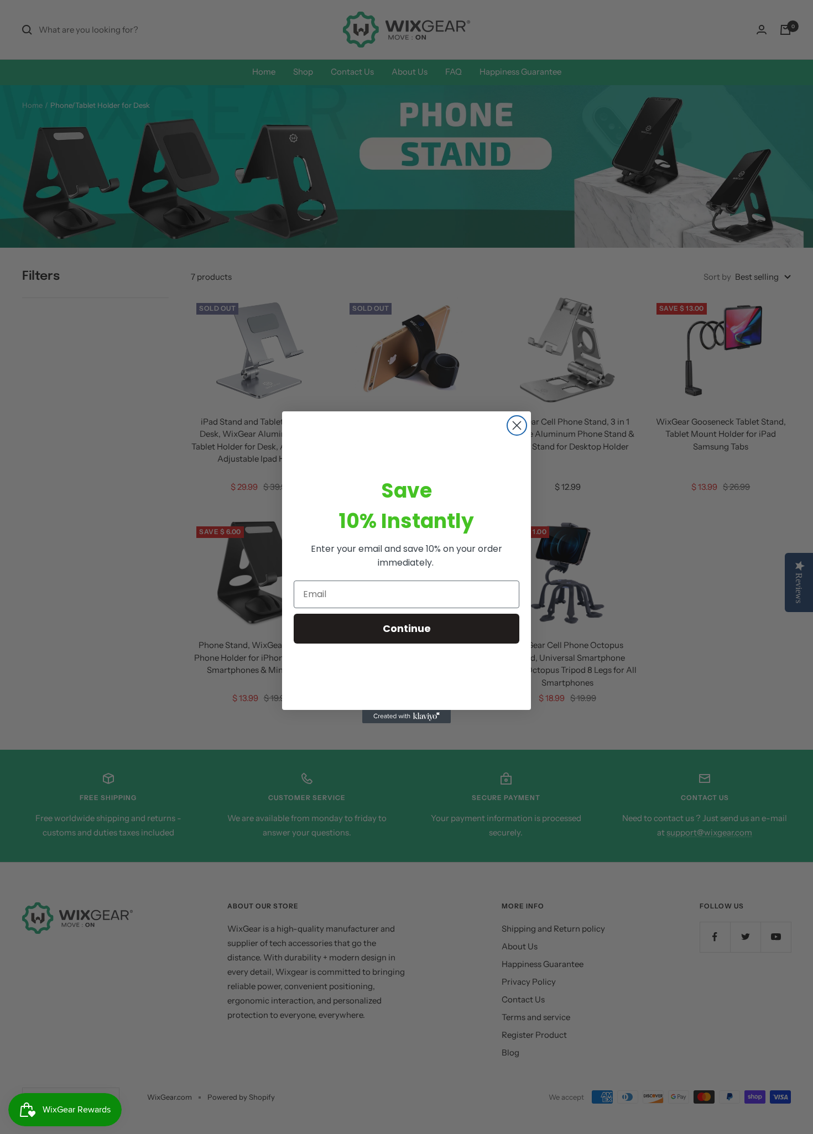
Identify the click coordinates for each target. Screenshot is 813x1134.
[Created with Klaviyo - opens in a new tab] (406, 716)
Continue (407, 628)
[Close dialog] (517, 425)
